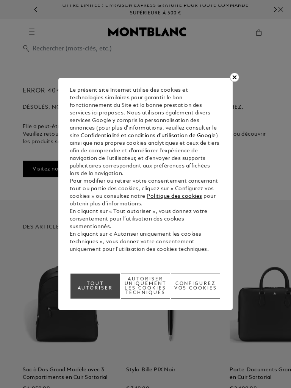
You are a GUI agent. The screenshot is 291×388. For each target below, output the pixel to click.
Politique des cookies (174, 196)
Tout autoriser (95, 286)
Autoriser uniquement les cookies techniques (146, 286)
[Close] (234, 77)
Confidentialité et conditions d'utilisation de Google (148, 135)
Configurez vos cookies (195, 286)
